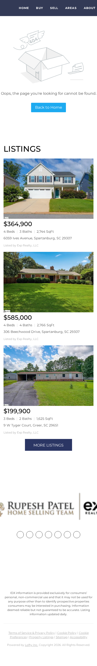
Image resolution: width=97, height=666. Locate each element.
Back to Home (48, 107)
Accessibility (78, 637)
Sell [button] (54, 8)
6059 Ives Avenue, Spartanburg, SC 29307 (38, 238)
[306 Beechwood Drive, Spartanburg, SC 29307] (48, 282)
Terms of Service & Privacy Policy (31, 633)
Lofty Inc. (31, 645)
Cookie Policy (67, 633)
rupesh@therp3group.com (48, 574)
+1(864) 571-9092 (48, 565)
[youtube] (67, 534)
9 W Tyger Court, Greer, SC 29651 (31, 425)
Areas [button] (71, 8)
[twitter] (39, 534)
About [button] (90, 8)
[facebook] (20, 534)
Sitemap (62, 637)
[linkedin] (29, 534)
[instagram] (57, 534)
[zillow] (48, 534)
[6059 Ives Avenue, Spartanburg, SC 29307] (48, 189)
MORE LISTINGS (48, 445)
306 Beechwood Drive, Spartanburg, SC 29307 (42, 332)
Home (24, 8)
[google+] (76, 534)
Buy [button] (39, 8)
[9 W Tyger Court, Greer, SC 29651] (48, 375)
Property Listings (41, 637)
